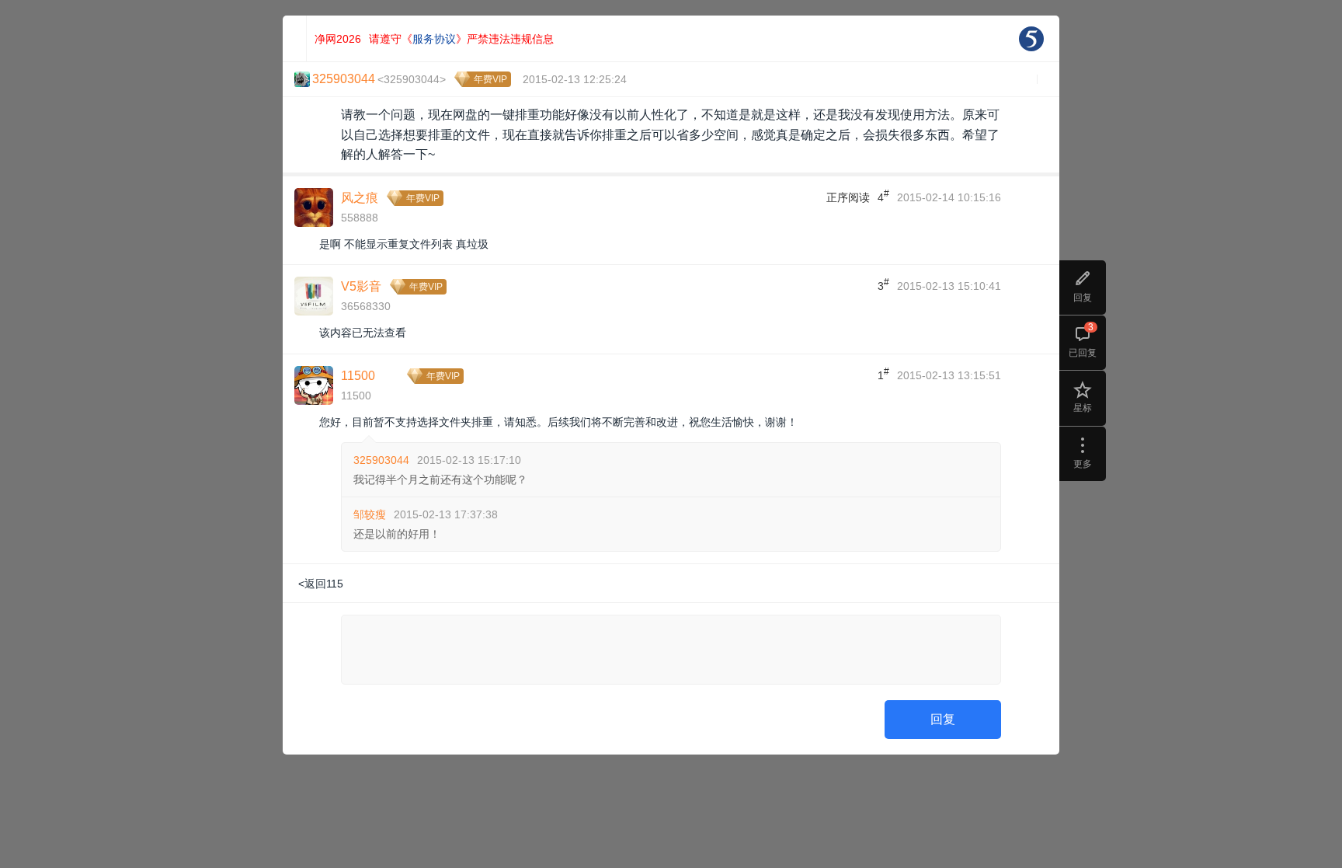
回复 (942, 719)
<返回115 (320, 583)
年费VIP (490, 79)
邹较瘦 (369, 514)
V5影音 (361, 286)
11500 (358, 375)
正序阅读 (848, 197)
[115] (1031, 38)
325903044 (381, 460)
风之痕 (359, 197)
